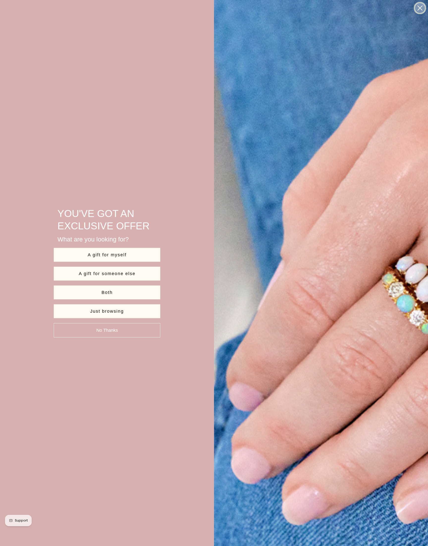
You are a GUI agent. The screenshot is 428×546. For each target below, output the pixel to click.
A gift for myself (107, 254)
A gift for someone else (107, 273)
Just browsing (107, 311)
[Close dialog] (420, 8)
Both (107, 292)
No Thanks (107, 330)
